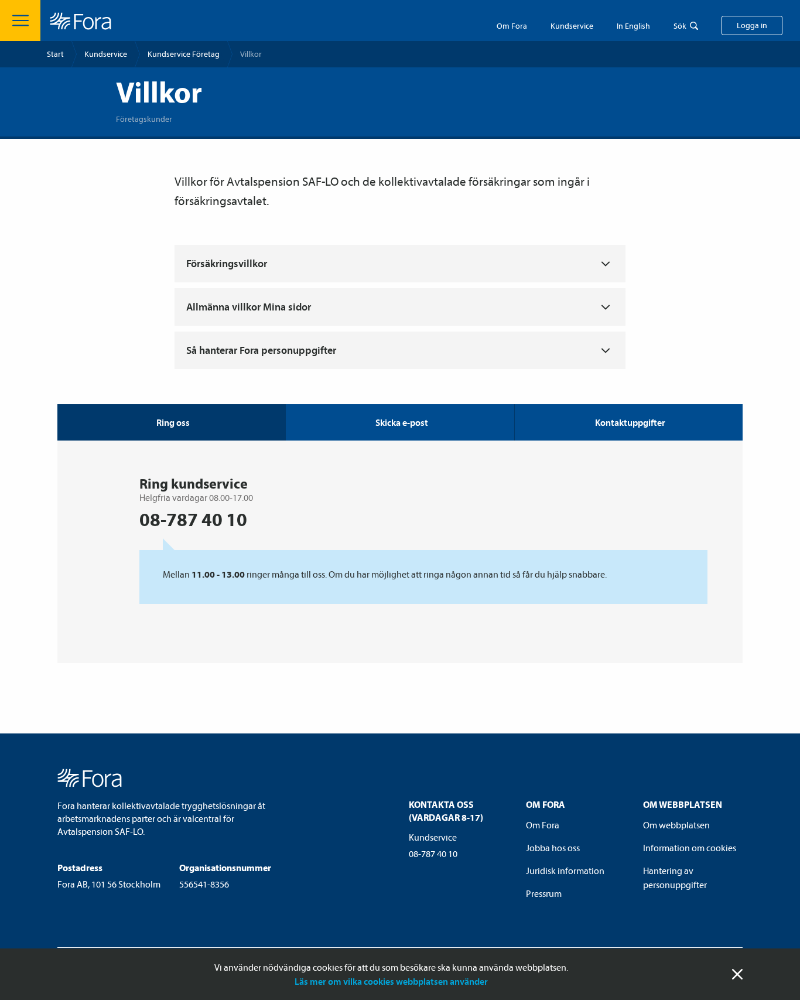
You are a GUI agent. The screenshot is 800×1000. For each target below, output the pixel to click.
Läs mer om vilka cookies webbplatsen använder (391, 981)
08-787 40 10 (433, 853)
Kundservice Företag (184, 54)
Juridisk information (565, 870)
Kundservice (105, 54)
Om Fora (512, 26)
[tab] (399, 422)
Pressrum (544, 893)
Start (55, 54)
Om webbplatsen (676, 825)
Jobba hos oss (553, 848)
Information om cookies (689, 848)
